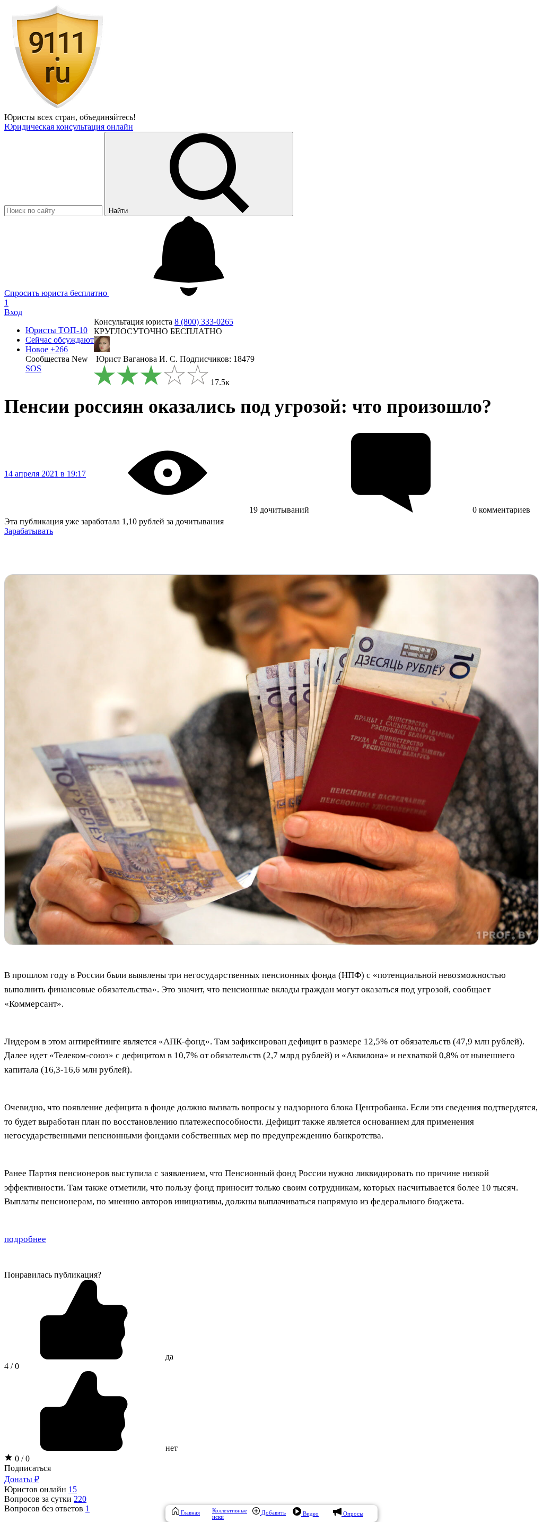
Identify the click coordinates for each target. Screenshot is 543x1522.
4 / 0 (11, 1366)
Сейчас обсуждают (59, 339)
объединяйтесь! (108, 117)
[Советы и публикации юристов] (57, 107)
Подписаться (27, 1468)
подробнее (25, 1239)
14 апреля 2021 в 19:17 (45, 473)
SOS (33, 368)
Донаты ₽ (21, 1479)
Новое (46, 349)
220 (80, 1498)
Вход (13, 312)
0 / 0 (21, 1458)
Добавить (273, 1512)
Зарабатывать (28, 530)
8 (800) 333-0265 (203, 321)
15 (72, 1489)
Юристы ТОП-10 (56, 330)
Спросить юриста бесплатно (56, 292)
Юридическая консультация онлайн (68, 126)
